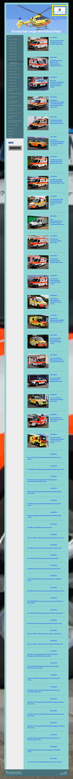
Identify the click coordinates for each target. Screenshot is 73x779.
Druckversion (12, 772)
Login (65, 772)
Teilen (11, 142)
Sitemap (19, 772)
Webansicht (63, 773)
